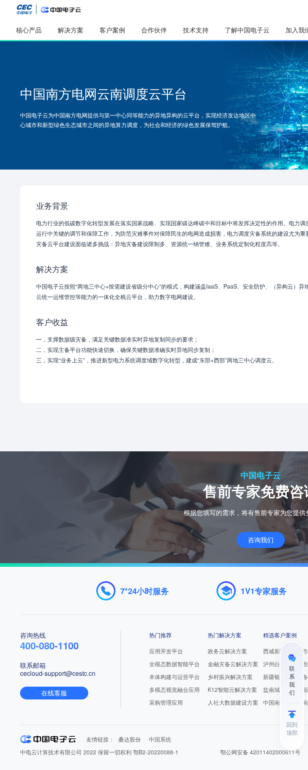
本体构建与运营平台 (174, 677)
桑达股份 (129, 739)
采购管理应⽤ (166, 702)
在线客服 (54, 692)
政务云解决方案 (227, 651)
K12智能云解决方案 (232, 689)
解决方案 (70, 29)
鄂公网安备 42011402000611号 (260, 752)
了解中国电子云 (247, 29)
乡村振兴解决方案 (230, 677)
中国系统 (160, 739)
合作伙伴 (154, 29)
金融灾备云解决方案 (233, 664)
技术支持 (196, 29)
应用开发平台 (166, 651)
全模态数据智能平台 (174, 664)
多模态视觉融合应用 (174, 689)
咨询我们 (261, 539)
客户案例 (112, 29)
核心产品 (29, 29)
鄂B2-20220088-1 (155, 752)
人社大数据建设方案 (233, 702)
